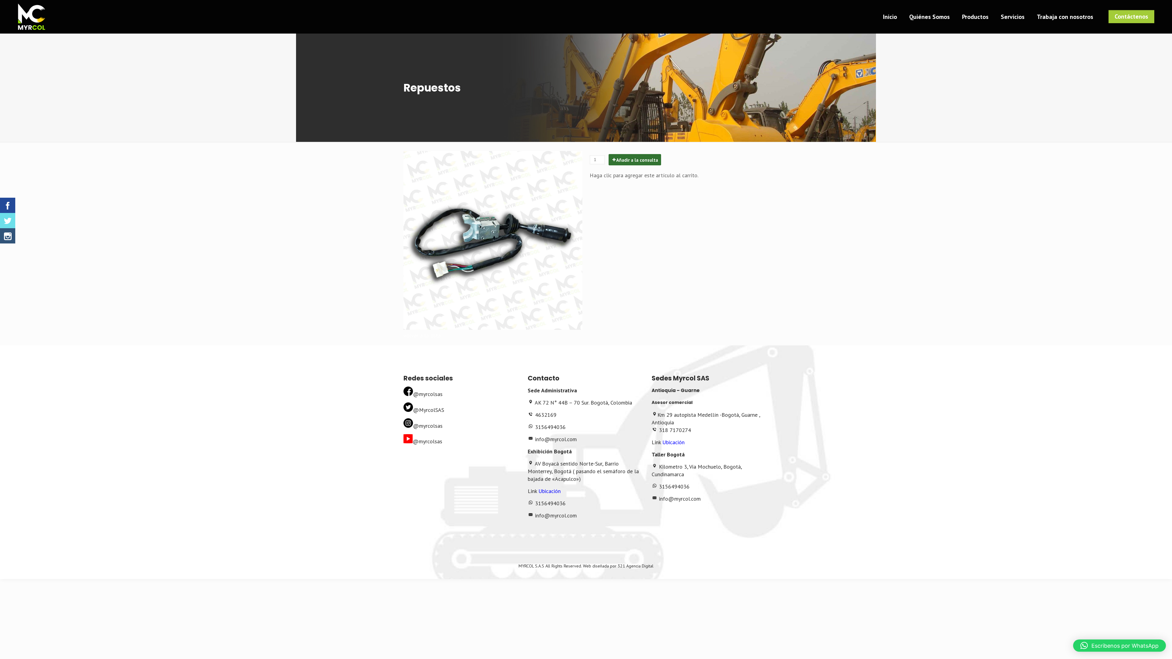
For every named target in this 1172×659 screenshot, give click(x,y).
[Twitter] (7, 220)
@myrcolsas (428, 394)
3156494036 (550, 426)
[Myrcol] (31, 17)
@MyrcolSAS (428, 409)
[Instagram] (7, 235)
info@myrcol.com (556, 439)
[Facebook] (7, 205)
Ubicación (549, 491)
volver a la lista (422, 335)
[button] (1119, 645)
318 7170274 (675, 430)
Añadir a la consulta (637, 160)
